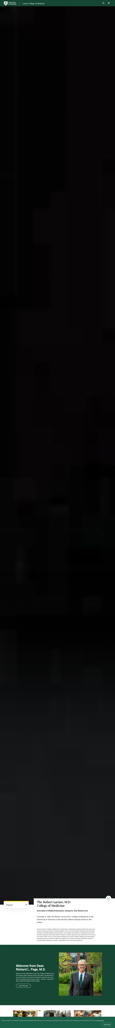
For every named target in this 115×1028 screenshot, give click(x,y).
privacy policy (100, 1020)
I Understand (106, 1024)
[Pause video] (108, 898)
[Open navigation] (26, 904)
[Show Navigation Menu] (109, 3)
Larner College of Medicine (34, 3)
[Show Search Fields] (103, 3)
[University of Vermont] (8, 5)
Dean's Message (23, 986)
